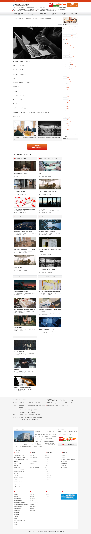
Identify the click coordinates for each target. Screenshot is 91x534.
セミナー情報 (63, 13)
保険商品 (65, 491)
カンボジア (67, 45)
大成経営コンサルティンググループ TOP (56, 399)
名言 (66, 92)
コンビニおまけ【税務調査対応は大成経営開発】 (41, 18)
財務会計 (17, 452)
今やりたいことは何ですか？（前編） (47, 231)
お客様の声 (53, 13)
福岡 (66, 119)
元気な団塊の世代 (18, 267)
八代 (66, 87)
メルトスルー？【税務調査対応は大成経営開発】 (50, 291)
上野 (66, 75)
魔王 (66, 133)
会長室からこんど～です (70, 31)
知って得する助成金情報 (70, 33)
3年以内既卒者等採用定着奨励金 (21, 173)
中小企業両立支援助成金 (19, 191)
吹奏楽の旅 (16, 369)
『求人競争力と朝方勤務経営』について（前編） (25, 249)
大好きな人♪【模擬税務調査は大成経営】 (23, 387)
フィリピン (67, 58)
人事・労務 (65, 452)
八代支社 (15, 414)
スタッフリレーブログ (70, 29)
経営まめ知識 (68, 35)
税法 (66, 123)
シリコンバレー (68, 52)
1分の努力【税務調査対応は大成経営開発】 (48, 191)
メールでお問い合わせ (69, 444)
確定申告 (67, 117)
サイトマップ (62, 0)
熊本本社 (15, 410)
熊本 (66, 110)
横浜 (66, 106)
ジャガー (67, 50)
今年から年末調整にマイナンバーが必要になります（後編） (50, 250)
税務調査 (67, 121)
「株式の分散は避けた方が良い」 (21, 291)
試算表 (66, 127)
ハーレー (67, 54)
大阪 (66, 96)
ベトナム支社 (15, 417)
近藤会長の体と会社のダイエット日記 (48, 158)
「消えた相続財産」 (18, 327)
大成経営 (16, 18)
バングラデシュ (68, 56)
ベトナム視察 (68, 68)
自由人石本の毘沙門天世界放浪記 (47, 276)
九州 (66, 77)
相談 (66, 115)
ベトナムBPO (68, 64)
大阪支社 (15, 405)
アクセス (55, 0)
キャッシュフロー (69, 47)
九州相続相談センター (70, 140)
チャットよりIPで (43, 209)
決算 (66, 108)
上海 (66, 73)
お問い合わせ (65, 405)
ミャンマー (67, 70)
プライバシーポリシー (73, 0)
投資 (66, 102)
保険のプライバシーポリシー (53, 405)
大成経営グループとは (19, 429)
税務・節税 (49, 452)
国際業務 (49, 491)
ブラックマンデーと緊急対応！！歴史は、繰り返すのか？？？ (50, 310)
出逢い (40, 173)
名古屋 (66, 91)
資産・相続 (33, 491)
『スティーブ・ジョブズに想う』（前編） (23, 231)
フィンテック (68, 60)
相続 (66, 113)
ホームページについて (19, 351)
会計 (66, 85)
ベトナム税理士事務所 (70, 66)
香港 (66, 131)
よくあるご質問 (42, 13)
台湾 (66, 89)
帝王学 (66, 98)
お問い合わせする (37, 146)
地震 (66, 94)
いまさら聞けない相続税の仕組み (22, 276)
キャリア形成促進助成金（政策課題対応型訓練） (25, 209)
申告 (66, 112)
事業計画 (67, 81)
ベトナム (67, 62)
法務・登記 (18, 491)
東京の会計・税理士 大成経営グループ (47, 531)
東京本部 (15, 402)
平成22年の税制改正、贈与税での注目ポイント (24, 309)
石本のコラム (22, 18)
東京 (66, 104)
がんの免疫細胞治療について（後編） (47, 269)
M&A (66, 43)
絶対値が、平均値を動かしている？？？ (48, 329)
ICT (65, 41)
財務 (66, 129)
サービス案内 (32, 13)
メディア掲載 (74, 13)
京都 (66, 83)
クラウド (67, 49)
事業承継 (67, 79)
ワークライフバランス (70, 71)
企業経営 (33, 452)
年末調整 (67, 100)
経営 (66, 125)
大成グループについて (19, 13)
